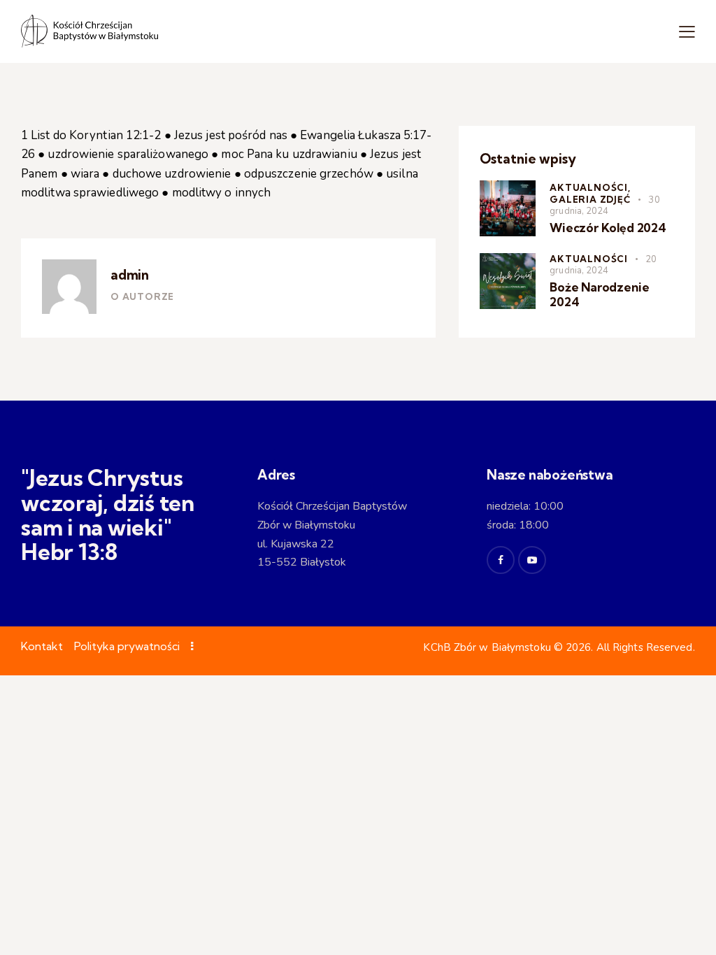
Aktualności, (590, 187)
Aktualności (589, 258)
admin (129, 274)
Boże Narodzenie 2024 (599, 294)
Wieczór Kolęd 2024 (608, 227)
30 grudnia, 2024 (604, 205)
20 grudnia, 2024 (603, 265)
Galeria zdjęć (590, 199)
